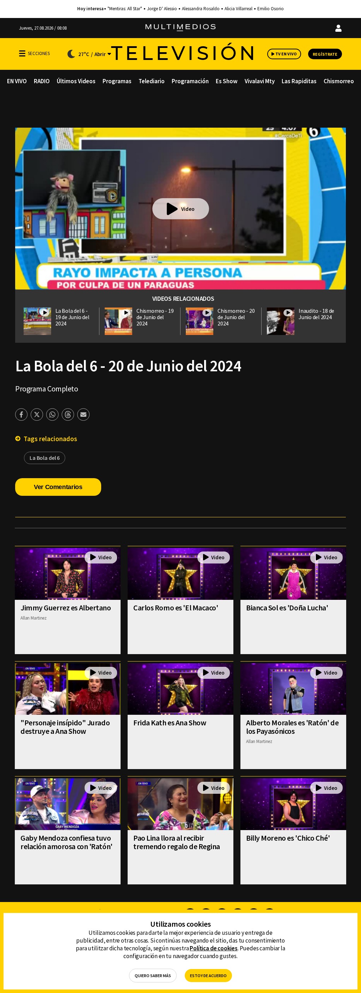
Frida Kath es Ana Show (169, 722)
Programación (190, 81)
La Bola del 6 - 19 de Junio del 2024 (72, 317)
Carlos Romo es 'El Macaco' (175, 608)
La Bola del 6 (45, 457)
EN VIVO (17, 81)
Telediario (152, 81)
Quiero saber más (153, 975)
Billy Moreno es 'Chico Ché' (288, 838)
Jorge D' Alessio (162, 9)
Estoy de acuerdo (208, 975)
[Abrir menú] (22, 53)
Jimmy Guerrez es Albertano (65, 608)
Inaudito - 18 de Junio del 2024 (316, 314)
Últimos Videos (76, 81)
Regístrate (325, 54)
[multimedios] (180, 28)
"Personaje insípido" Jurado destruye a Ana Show (65, 727)
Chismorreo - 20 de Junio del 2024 (236, 317)
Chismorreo (339, 81)
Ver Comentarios (58, 487)
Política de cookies (214, 948)
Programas (117, 81)
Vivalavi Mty (260, 81)
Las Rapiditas (299, 81)
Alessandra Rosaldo (201, 9)
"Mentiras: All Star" (125, 9)
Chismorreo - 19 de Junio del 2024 (154, 317)
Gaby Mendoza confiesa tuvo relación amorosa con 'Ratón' (66, 842)
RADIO (42, 81)
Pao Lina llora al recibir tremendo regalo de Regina (176, 842)
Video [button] (188, 209)
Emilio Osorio (270, 9)
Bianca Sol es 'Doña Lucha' (287, 608)
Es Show (227, 81)
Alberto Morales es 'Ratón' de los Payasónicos (292, 727)
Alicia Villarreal (238, 9)
